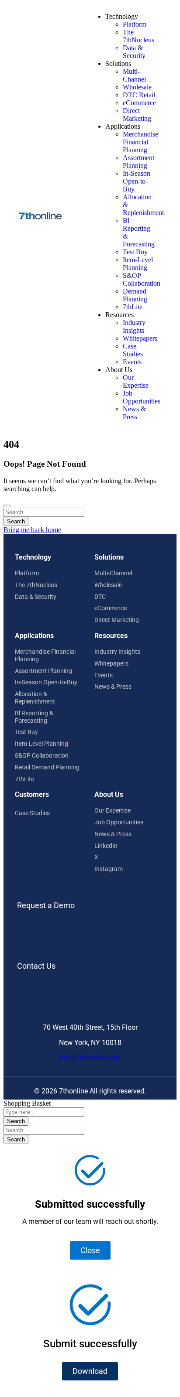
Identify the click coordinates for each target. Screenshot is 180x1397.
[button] (90, 1371)
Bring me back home (32, 529)
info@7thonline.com (90, 1058)
